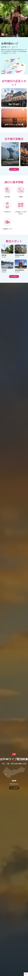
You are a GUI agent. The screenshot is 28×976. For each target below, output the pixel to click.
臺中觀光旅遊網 (14, 2)
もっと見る (13, 169)
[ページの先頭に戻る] (26, 974)
